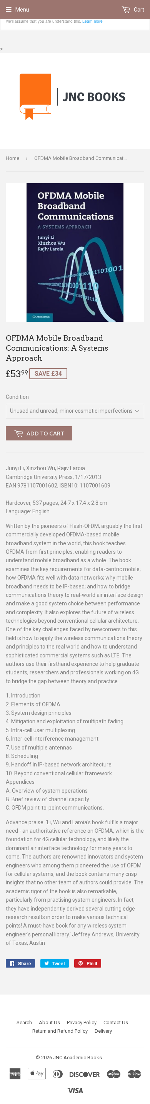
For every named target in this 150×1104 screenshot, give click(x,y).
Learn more (92, 21)
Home (12, 158)
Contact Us (115, 1022)
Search (24, 1022)
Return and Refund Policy (60, 1031)
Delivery (103, 1031)
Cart (138, 10)
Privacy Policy (82, 1022)
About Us (49, 1022)
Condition (17, 397)
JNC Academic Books (77, 1057)
